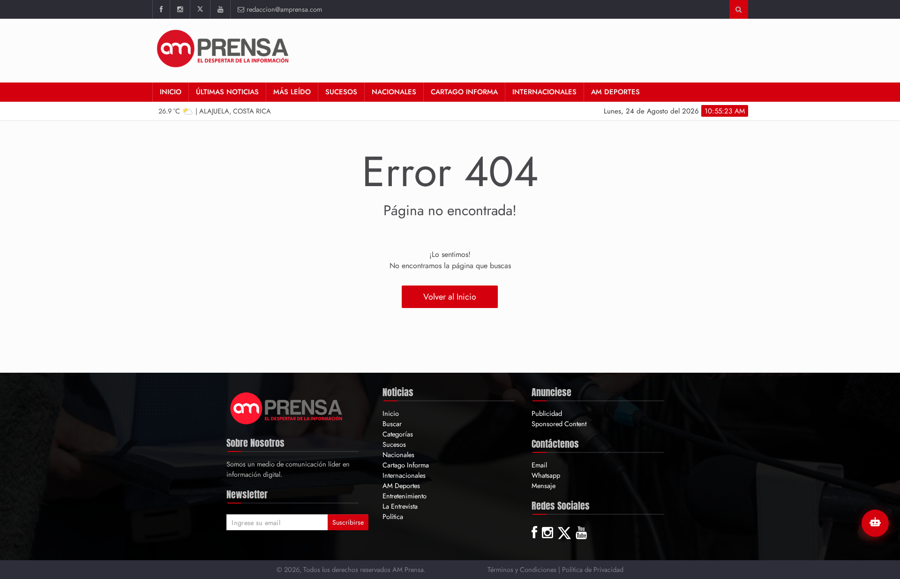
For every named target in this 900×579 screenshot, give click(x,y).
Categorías (397, 434)
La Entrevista (400, 506)
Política (392, 516)
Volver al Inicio (449, 297)
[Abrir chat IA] (875, 523)
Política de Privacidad (592, 569)
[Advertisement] (577, 49)
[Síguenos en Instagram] (180, 9)
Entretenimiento (404, 496)
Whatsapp (546, 475)
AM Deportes (615, 92)
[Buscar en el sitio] (738, 9)
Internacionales (544, 92)
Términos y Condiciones (522, 569)
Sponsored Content (559, 424)
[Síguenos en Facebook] (161, 9)
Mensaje (543, 485)
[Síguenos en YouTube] (220, 9)
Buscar (392, 424)
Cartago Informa (464, 92)
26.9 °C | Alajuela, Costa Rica (214, 111)
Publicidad (547, 413)
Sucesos (341, 92)
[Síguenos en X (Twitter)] (200, 9)
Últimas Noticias (227, 92)
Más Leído (292, 92)
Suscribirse (348, 522)
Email (539, 465)
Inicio (170, 92)
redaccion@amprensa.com (284, 9)
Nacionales (394, 92)
